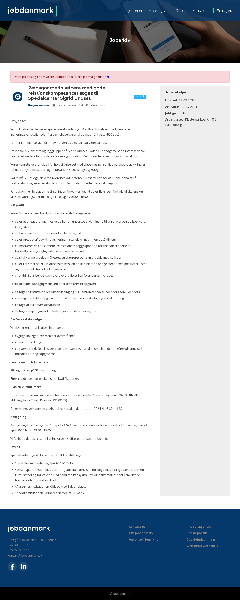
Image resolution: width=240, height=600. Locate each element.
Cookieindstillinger (201, 539)
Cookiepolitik (197, 533)
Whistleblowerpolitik (202, 546)
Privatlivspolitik (199, 527)
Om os (181, 10)
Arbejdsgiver (159, 10)
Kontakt (199, 10)
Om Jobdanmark (141, 533)
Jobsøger (135, 10)
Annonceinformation (144, 539)
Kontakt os (137, 527)
